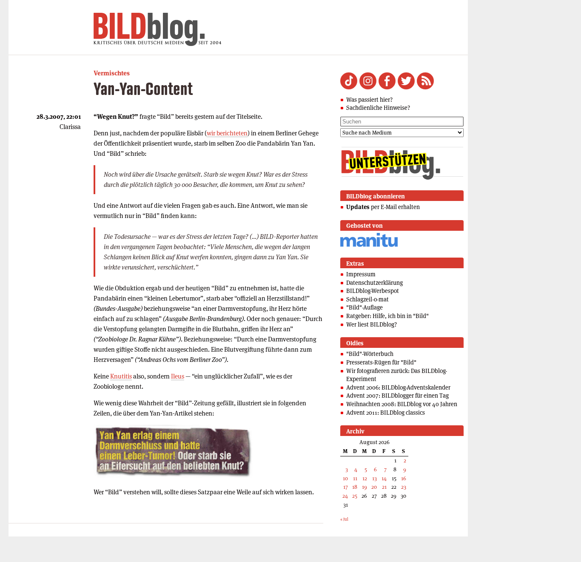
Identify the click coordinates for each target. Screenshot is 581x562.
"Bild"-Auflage (364, 307)
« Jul (344, 519)
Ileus (177, 376)
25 (354, 495)
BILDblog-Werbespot (372, 291)
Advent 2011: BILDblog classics (385, 412)
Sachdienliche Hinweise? (378, 108)
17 (345, 486)
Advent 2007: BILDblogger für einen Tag (397, 395)
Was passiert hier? (369, 99)
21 (384, 486)
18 (354, 486)
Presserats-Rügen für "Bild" (381, 362)
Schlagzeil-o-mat (367, 299)
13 (374, 478)
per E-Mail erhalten (383, 207)
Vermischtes (112, 73)
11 (355, 478)
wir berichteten (227, 133)
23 (403, 486)
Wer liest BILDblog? (371, 324)
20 (374, 486)
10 (345, 478)
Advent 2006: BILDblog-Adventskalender (398, 387)
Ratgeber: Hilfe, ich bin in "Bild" (387, 316)
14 (384, 478)
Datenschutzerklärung (374, 283)
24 (345, 495)
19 (364, 486)
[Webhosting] (369, 245)
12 (364, 478)
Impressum (361, 274)
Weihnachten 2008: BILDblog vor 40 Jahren (401, 404)
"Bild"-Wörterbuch (369, 354)
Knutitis (121, 376)
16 (403, 478)
